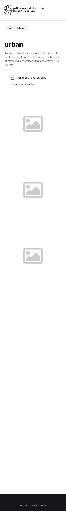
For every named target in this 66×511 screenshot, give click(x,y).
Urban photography (22, 83)
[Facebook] (33, 499)
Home (10, 28)
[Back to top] (59, 497)
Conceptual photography (31, 77)
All (12, 77)
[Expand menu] (61, 10)
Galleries (21, 28)
